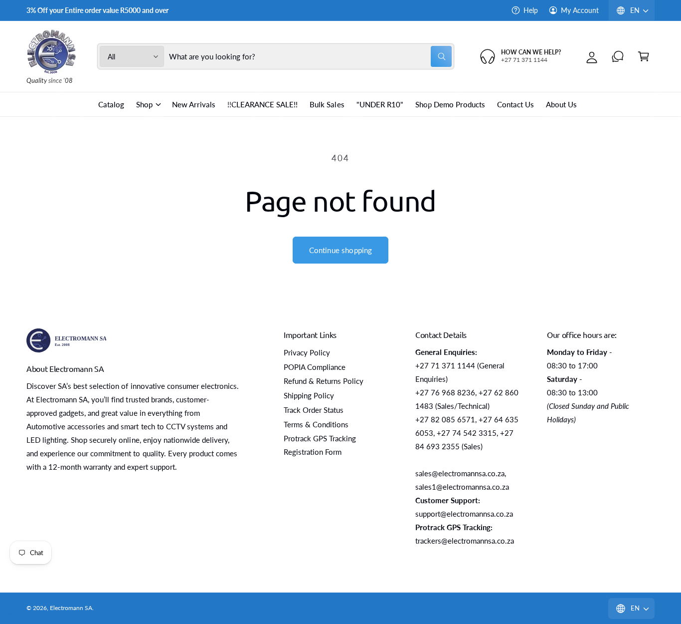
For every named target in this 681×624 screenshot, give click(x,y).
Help (530, 10)
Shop (144, 104)
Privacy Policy (307, 352)
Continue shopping (340, 250)
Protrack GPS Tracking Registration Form (320, 445)
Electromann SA (71, 608)
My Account (580, 10)
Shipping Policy (309, 395)
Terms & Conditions (316, 424)
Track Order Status (313, 409)
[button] (644, 56)
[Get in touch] (618, 56)
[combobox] (311, 56)
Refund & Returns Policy (323, 380)
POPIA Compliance (314, 366)
